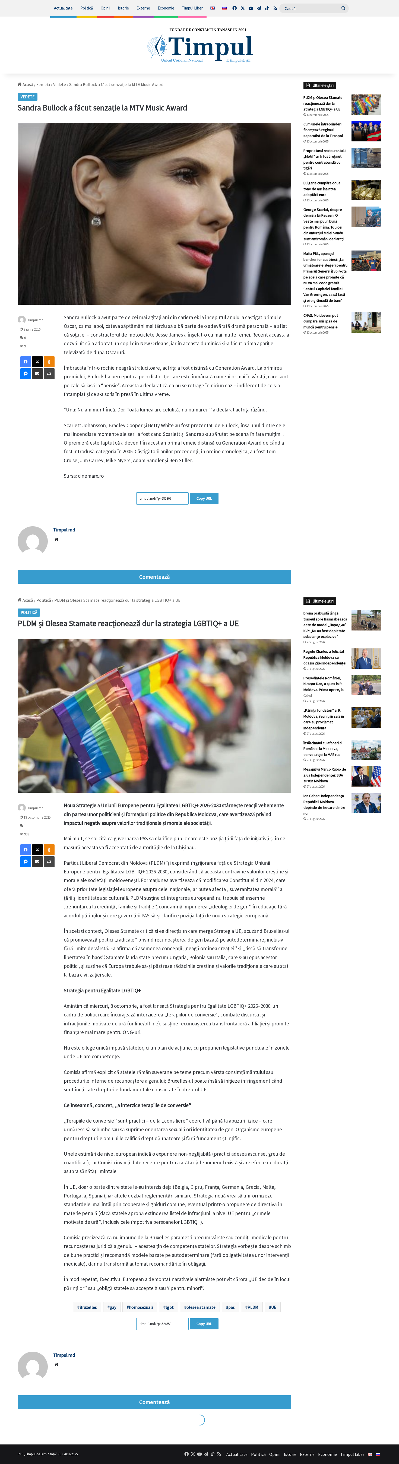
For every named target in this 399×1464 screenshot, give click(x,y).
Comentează (154, 576)
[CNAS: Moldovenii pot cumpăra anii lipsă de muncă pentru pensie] (366, 322)
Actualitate (63, 8)
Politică (86, 8)
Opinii (105, 8)
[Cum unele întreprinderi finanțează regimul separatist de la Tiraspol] (366, 131)
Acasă (27, 84)
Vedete (59, 84)
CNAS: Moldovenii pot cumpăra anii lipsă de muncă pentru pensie (320, 321)
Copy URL (204, 498)
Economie (166, 8)
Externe (143, 8)
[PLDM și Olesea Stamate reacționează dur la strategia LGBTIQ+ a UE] (366, 104)
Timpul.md (35, 320)
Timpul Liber (192, 8)
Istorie (123, 8)
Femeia (43, 84)
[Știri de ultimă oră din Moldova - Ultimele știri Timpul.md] (199, 45)
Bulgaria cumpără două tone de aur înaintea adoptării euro (321, 188)
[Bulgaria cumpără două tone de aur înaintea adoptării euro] (366, 190)
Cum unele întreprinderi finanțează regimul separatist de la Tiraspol (323, 130)
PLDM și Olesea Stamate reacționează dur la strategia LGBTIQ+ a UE (323, 103)
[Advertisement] (342, 429)
